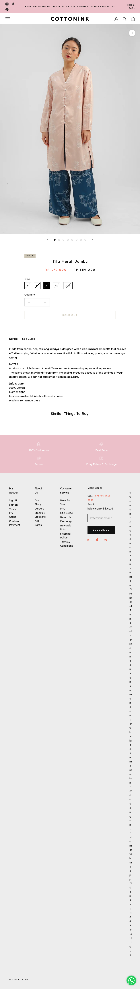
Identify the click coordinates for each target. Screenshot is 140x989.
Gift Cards (38, 523)
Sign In (13, 504)
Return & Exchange (66, 519)
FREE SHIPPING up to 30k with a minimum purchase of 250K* (70, 6)
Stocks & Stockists (40, 514)
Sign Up (13, 500)
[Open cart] (133, 19)
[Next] (92, 240)
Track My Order (12, 513)
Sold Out (69, 315)
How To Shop (65, 502)
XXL (68, 285)
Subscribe (101, 529)
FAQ (62, 508)
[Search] (125, 19)
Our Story (38, 502)
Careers (39, 508)
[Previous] (47, 240)
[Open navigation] (7, 18)
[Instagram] (7, 3)
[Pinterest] (7, 9)
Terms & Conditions (66, 543)
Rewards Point (65, 527)
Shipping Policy (65, 535)
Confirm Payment (14, 523)
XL (56, 285)
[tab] (13, 339)
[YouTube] (13, 3)
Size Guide (66, 513)
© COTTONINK (19, 979)
